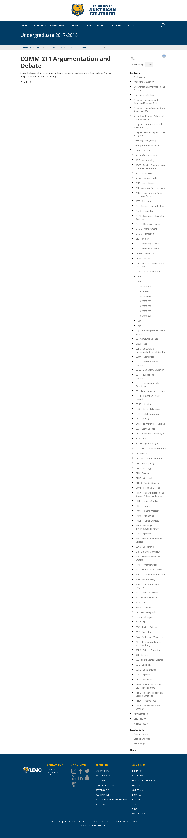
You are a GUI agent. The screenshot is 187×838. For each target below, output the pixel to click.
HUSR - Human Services (147, 520)
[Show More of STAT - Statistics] (133, 679)
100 (139, 276)
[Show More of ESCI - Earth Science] (133, 428)
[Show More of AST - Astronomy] (133, 200)
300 (139, 320)
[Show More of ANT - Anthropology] (133, 159)
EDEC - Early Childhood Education (147, 363)
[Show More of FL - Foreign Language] (133, 443)
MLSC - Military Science (147, 592)
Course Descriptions (54, 47)
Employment (138, 785)
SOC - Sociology (143, 664)
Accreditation (103, 794)
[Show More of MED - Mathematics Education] (133, 574)
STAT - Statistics (144, 679)
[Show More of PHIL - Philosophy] (133, 617)
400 (139, 325)
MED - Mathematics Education (150, 574)
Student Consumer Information (111, 799)
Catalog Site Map (142, 738)
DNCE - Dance (143, 343)
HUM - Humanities (145, 515)
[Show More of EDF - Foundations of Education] (133, 374)
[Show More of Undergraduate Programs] (130, 145)
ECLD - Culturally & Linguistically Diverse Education (151, 350)
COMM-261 (145, 315)
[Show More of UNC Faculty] (130, 718)
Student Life (75, 25)
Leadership (101, 780)
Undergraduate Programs (146, 145)
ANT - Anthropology (146, 160)
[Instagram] (74, 771)
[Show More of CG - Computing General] (133, 243)
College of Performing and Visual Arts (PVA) (149, 134)
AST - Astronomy (144, 200)
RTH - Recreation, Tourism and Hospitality (149, 643)
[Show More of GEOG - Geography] (133, 463)
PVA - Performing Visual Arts (150, 636)
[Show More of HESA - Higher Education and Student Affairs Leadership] (133, 492)
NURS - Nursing (143, 607)
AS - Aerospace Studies (147, 178)
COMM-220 (145, 301)
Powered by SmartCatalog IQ (93, 825)
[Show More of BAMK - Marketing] (133, 233)
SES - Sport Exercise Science (149, 659)
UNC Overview (102, 771)
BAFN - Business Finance (148, 223)
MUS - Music (142, 602)
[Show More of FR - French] (133, 453)
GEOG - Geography (145, 463)
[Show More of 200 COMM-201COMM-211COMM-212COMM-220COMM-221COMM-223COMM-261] (135, 281)
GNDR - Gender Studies (147, 482)
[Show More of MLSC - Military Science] (133, 592)
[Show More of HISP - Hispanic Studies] (133, 500)
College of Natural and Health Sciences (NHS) (148, 126)
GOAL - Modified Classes (148, 487)
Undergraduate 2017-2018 (30, 47)
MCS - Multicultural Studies (149, 569)
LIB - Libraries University (148, 551)
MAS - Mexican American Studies (148, 558)
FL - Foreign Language (147, 443)
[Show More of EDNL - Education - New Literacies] (133, 395)
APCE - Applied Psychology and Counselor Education (151, 167)
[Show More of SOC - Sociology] (133, 664)
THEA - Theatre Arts (146, 700)
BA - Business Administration (150, 205)
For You (129, 25)
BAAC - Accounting (145, 210)
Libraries (136, 794)
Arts (89, 25)
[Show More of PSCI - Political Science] (133, 626)
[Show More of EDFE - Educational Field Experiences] (133, 382)
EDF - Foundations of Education (146, 376)
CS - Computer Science (147, 338)
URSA (134, 809)
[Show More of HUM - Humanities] (133, 515)
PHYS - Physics (143, 622)
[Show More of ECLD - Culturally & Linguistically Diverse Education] (133, 348)
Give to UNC (137, 790)
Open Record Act (140, 813)
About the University (144, 81)
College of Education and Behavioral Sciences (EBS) (146, 101)
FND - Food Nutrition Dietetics (151, 448)
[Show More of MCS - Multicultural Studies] (133, 569)
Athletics (102, 25)
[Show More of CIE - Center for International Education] (133, 263)
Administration (141, 713)
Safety (135, 804)
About (26, 25)
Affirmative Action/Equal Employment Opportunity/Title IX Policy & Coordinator (101, 822)
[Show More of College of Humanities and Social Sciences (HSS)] (130, 107)
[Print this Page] (164, 56)
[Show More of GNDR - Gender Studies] (133, 482)
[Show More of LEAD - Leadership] (133, 546)
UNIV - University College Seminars (148, 707)
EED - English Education (147, 413)
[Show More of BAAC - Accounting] (133, 210)
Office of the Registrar (143, 780)
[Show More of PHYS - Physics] (133, 621)
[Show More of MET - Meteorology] (133, 579)
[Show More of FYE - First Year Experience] (133, 458)
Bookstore (137, 771)
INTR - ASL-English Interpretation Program (147, 527)
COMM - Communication (76, 47)
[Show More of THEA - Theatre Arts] (133, 700)
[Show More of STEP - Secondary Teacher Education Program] (133, 684)
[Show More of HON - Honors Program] (133, 510)
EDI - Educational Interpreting (150, 391)
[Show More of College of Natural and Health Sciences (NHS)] (130, 124)
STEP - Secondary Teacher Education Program (149, 686)
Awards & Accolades (106, 775)
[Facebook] (81, 771)
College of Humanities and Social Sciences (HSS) (149, 109)
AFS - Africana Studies (146, 155)
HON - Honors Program (147, 510)
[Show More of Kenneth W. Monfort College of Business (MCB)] (130, 115)
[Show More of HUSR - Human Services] (133, 520)
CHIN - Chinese (143, 258)
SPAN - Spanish (143, 674)
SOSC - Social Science (146, 669)
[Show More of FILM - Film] (133, 438)
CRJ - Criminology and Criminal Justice (150, 332)
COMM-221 (145, 306)
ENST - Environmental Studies (150, 423)
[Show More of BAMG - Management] (133, 228)
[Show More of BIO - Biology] (133, 238)
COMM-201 (145, 286)
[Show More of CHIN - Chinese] (133, 258)
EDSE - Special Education (148, 408)
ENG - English (142, 418)
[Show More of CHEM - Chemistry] (133, 253)
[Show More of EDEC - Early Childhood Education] (133, 361)
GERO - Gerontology (146, 478)
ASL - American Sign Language (150, 187)
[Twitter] (88, 771)
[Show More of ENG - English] (133, 418)
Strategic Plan (103, 790)
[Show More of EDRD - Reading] (133, 403)
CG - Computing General (147, 243)
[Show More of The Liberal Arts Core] (130, 94)
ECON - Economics (145, 356)
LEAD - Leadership (145, 546)
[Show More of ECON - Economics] (133, 356)
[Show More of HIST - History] (133, 505)
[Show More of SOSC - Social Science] (133, 669)
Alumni (116, 25)
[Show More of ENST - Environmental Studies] (133, 423)
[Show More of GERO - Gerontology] (133, 477)
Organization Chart (106, 785)
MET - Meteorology (145, 579)
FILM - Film (141, 438)
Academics (40, 25)
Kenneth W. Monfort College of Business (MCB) (149, 118)
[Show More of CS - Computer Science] (133, 338)
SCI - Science (142, 654)
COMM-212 (145, 296)
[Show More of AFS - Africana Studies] (133, 155)
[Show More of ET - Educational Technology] (133, 433)
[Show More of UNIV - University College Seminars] (133, 705)
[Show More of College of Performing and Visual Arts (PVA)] (130, 132)
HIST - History (143, 505)
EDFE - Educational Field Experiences (147, 384)
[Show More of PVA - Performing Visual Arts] (133, 636)
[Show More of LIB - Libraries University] (133, 551)
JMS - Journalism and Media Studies (149, 540)
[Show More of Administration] (130, 713)
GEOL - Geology (143, 468)
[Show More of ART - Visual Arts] (133, 173)
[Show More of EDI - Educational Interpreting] (133, 390)
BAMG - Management (146, 228)
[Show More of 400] (135, 325)
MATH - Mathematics (146, 564)
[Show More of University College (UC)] (130, 140)
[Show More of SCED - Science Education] (133, 649)
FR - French (141, 453)
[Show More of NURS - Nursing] (133, 607)
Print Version (140, 76)
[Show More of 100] (135, 276)
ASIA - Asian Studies (145, 182)
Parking (136, 799)
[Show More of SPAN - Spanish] (133, 674)
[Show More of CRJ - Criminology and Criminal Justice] (133, 330)
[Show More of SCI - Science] (133, 654)
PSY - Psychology (144, 632)
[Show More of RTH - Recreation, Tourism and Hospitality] (133, 641)
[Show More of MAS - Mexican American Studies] (133, 556)
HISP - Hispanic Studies (147, 500)
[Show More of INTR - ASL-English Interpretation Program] (133, 525)
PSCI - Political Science (146, 627)
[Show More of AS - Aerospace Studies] (133, 178)
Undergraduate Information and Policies (149, 88)
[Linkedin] (81, 777)
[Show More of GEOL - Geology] (133, 468)
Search (149, 64)
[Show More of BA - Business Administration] (133, 205)
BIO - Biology (142, 238)
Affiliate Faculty (141, 723)
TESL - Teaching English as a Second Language (149, 694)
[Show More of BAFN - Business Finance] (133, 223)
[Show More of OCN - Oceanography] (133, 612)
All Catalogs (139, 743)
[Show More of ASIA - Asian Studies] (133, 182)
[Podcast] (74, 784)
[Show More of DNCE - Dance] (133, 343)
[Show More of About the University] (130, 81)
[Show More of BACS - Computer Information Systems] (133, 215)
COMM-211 (146, 291)
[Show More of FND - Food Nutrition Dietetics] (133, 448)
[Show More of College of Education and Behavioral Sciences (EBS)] (130, 99)
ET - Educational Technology (150, 433)
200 (93, 47)
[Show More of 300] (135, 320)
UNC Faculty (140, 718)
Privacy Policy (55, 822)
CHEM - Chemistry (145, 253)
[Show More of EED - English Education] (133, 413)
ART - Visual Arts (144, 173)
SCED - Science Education (148, 650)
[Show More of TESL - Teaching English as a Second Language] (133, 692)
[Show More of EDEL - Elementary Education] (133, 369)
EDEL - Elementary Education (150, 369)
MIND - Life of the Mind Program (147, 586)
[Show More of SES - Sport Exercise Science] (133, 659)
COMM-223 (145, 311)
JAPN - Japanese (143, 533)
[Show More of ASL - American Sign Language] (133, 187)
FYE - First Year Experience (149, 458)
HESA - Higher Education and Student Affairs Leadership (150, 494)
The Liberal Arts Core (144, 94)
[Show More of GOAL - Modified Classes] (133, 487)
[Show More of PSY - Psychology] (133, 631)
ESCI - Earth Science (145, 428)
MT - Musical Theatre (146, 597)
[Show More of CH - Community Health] (133, 248)
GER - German (142, 473)
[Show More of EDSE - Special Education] (133, 408)
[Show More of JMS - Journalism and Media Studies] (133, 538)
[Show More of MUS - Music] (133, 602)
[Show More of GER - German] (133, 472)
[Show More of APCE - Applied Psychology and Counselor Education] (133, 164)
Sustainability (102, 804)
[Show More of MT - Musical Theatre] (133, 597)
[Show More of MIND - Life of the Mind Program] (133, 584)
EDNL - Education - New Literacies (147, 397)
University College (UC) (145, 140)
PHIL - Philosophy (144, 617)
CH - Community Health (147, 248)
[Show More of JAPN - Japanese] (133, 533)
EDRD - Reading (143, 403)
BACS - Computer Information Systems (150, 217)
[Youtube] (74, 777)
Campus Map (138, 775)
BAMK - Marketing (145, 233)
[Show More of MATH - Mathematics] (133, 564)
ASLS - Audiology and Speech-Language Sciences (150, 194)
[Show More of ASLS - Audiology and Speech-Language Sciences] (133, 192)
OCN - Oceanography (146, 612)
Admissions (57, 25)
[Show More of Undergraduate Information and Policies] (130, 86)
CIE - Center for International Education (150, 265)
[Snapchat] (88, 777)
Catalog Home (141, 733)
